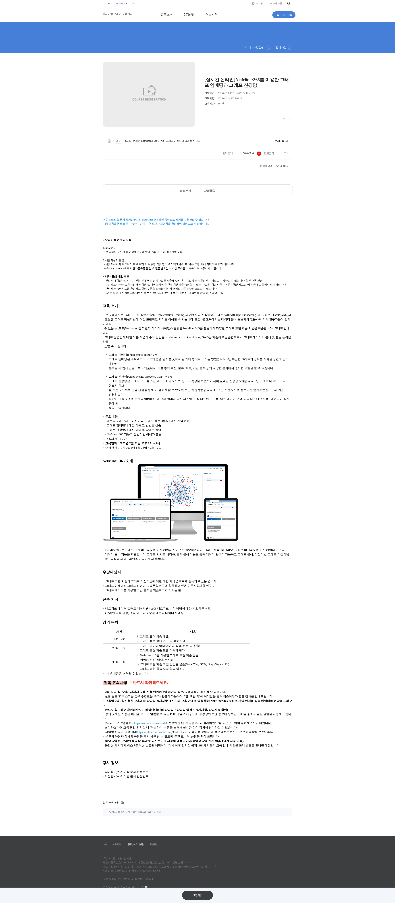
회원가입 (277, 3)
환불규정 (154, 844)
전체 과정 (281, 47)
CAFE (133, 3)
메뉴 (288, 3)
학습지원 (211, 14)
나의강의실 (286, 15)
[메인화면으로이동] (118, 14)
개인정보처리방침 (135, 844)
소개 (105, 844)
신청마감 (197, 895)
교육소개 (166, 14)
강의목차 (210, 190)
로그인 (259, 3)
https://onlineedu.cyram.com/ (154, 732)
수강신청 (189, 14)
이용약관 (116, 844)
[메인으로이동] (245, 47)
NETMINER (121, 3)
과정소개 (185, 190)
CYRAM (108, 3)
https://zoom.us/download (149, 723)
